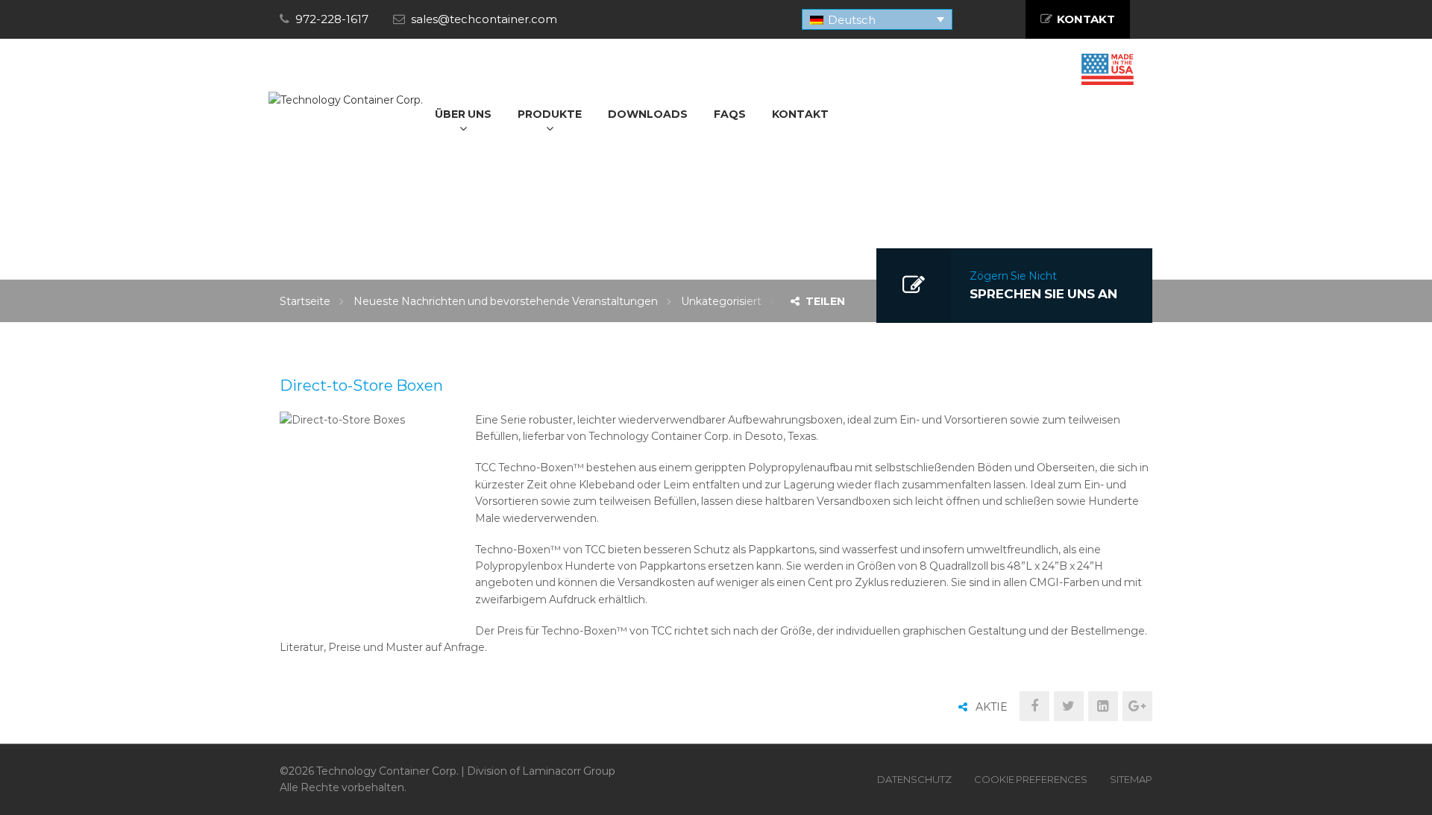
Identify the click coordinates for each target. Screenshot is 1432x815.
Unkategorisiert (721, 301)
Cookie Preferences (1030, 779)
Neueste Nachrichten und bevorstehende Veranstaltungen (506, 301)
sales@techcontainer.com (484, 19)
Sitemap (1131, 779)
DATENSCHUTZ (914, 779)
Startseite (305, 301)
